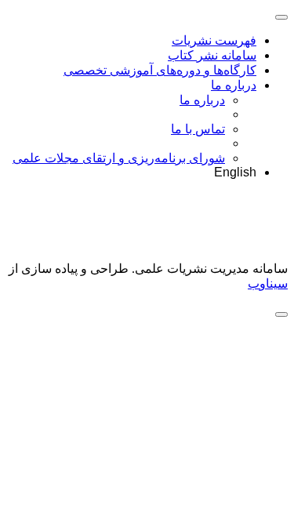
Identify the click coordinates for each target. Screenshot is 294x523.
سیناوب (268, 283)
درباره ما (233, 85)
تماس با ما (198, 129)
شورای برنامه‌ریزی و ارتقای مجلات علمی (119, 158)
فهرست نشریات (214, 40)
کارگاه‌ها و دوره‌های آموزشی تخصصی (160, 70)
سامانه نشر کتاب (212, 55)
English (235, 172)
